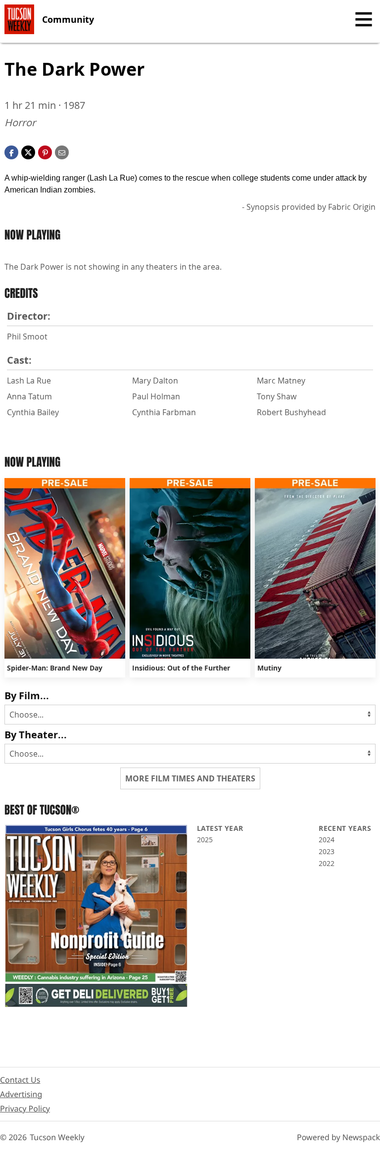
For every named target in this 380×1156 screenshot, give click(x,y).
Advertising (21, 1094)
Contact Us (20, 1079)
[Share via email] (62, 151)
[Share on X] (28, 151)
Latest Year (220, 828)
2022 (326, 863)
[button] (45, 151)
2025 (205, 839)
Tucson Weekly (57, 1137)
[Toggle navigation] (363, 19)
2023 (326, 851)
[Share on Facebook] (11, 151)
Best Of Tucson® (41, 810)
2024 (326, 839)
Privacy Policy (25, 1108)
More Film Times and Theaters (190, 778)
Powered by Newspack (338, 1137)
